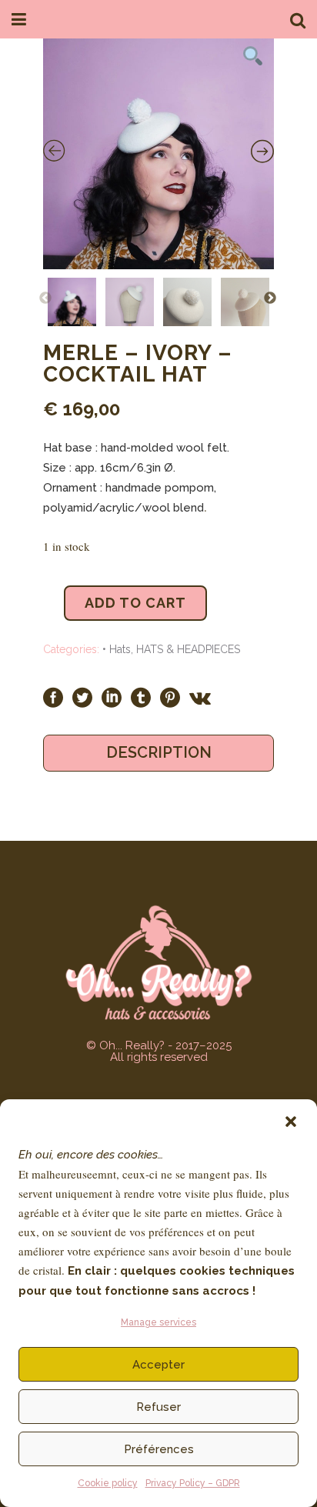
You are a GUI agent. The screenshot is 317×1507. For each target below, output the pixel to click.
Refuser (158, 1407)
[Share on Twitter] (82, 697)
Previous (45, 298)
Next (270, 298)
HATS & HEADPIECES (188, 649)
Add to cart (135, 603)
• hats (116, 649)
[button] (291, 1121)
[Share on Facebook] (53, 697)
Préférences (159, 1449)
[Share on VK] (200, 697)
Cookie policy (108, 1483)
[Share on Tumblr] (141, 697)
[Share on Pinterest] (170, 697)
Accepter (158, 1365)
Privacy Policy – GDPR (192, 1483)
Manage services (158, 1322)
